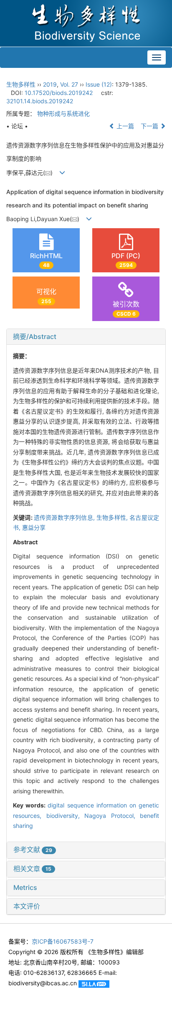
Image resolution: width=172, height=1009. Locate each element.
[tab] (86, 337)
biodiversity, (65, 815)
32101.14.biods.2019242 (39, 101)
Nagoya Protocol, (112, 815)
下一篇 (150, 126)
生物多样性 (20, 84)
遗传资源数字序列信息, (65, 517)
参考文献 (32, 849)
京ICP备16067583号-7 (63, 941)
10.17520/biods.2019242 (59, 92)
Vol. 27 (69, 84)
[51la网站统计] (93, 983)
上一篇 (124, 126)
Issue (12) (99, 84)
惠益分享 (34, 527)
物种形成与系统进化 (63, 113)
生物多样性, (112, 517)
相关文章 (32, 869)
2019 (50, 84)
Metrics (25, 887)
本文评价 (26, 906)
